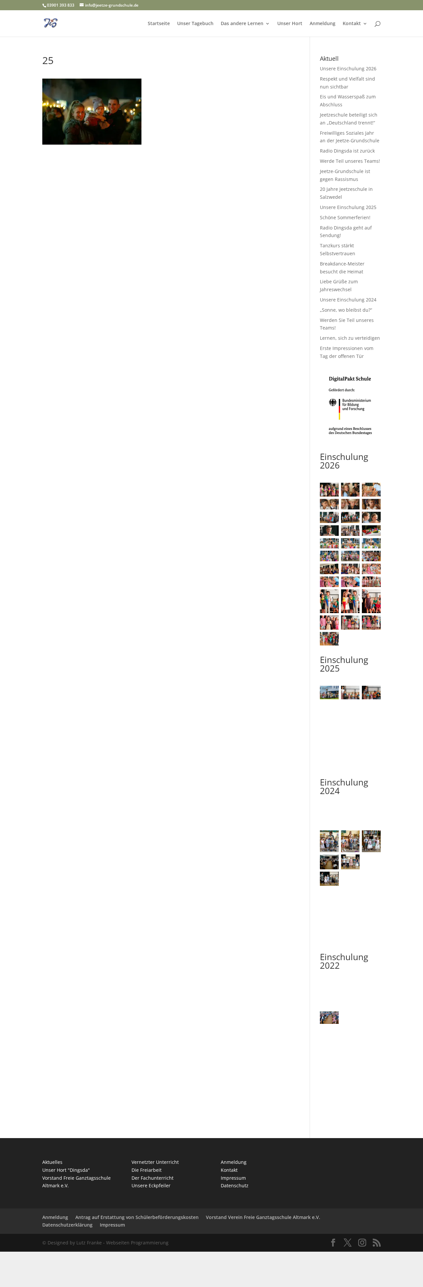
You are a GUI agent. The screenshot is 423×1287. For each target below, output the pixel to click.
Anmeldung (322, 23)
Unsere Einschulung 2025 (348, 207)
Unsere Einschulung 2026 (348, 68)
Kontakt (352, 23)
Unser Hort (289, 23)
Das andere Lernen (242, 23)
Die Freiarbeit (147, 1170)
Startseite (159, 23)
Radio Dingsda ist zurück (347, 151)
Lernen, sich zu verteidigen (350, 338)
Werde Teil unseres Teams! (350, 161)
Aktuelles (52, 1162)
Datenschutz (235, 1186)
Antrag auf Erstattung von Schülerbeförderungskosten (137, 1217)
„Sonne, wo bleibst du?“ (346, 310)
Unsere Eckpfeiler (151, 1186)
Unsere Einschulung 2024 (348, 299)
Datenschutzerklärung (67, 1225)
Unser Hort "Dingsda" (66, 1170)
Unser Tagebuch (195, 23)
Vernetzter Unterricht (155, 1162)
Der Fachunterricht (152, 1178)
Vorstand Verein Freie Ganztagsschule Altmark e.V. (263, 1217)
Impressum (233, 1178)
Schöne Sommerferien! (345, 217)
